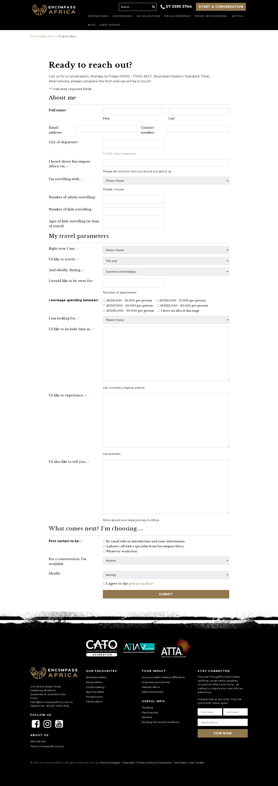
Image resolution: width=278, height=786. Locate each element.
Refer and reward (152, 691)
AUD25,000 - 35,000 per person (184, 305)
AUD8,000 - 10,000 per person (129, 300)
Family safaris (94, 701)
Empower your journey (156, 682)
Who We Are (38, 741)
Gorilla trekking (95, 687)
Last (172, 118)
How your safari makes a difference (163, 677)
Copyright (128, 762)
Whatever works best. (122, 551)
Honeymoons (94, 696)
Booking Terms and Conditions (160, 722)
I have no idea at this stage (180, 310)
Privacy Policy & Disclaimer (154, 762)
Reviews (147, 717)
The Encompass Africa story (47, 746)
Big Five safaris (95, 691)
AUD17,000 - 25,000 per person (129, 305)
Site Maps (180, 762)
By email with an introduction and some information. (145, 541)
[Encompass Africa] (53, 10)
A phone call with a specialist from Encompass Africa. (145, 546)
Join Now (223, 733)
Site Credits (196, 762)
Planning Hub (150, 712)
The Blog (147, 707)
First (106, 118)
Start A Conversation (221, 7)
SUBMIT (166, 594)
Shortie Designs (109, 762)
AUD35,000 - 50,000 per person (130, 310)
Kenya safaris (94, 682)
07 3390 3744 (179, 6)
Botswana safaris (96, 677)
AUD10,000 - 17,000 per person (182, 300)
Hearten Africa (151, 687)
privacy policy (140, 583)
